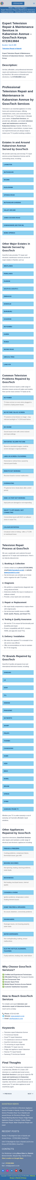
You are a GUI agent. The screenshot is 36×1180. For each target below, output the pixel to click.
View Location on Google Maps (12, 1158)
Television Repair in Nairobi (12, 48)
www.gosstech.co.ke (12, 572)
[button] (18, 3)
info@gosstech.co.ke (16, 570)
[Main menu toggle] (34, 3)
